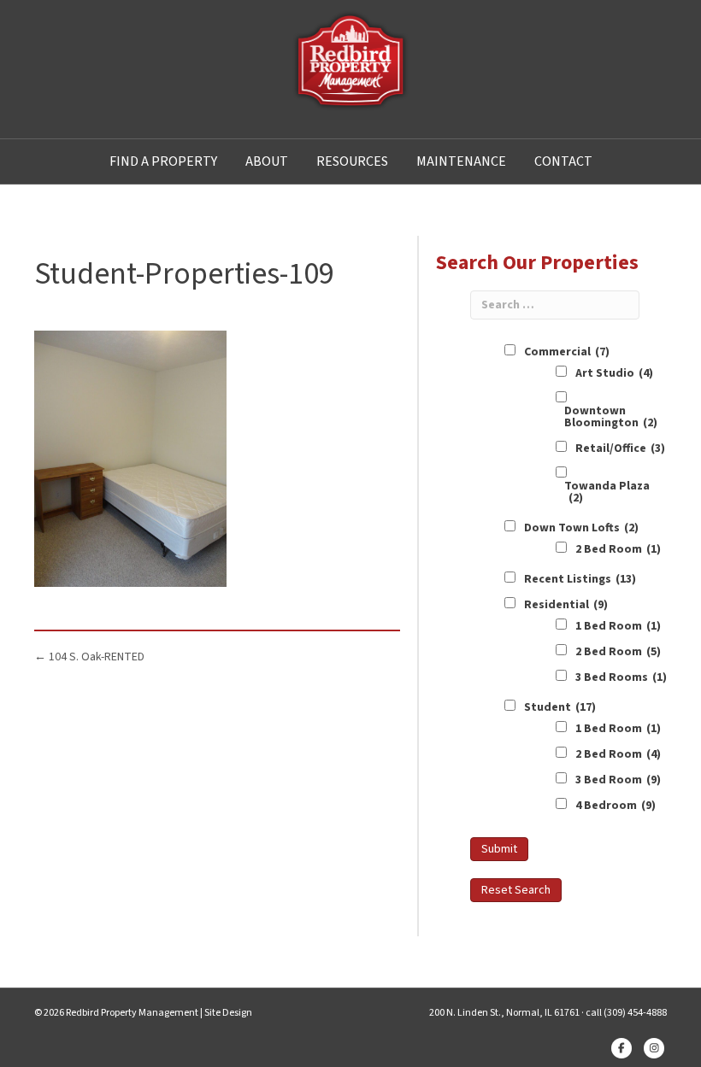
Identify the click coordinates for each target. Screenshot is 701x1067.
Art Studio (614, 373)
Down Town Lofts (581, 528)
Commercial (567, 352)
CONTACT (563, 161)
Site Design (228, 1012)
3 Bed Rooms (621, 677)
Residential (566, 605)
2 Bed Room (618, 549)
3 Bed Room (618, 780)
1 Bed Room (618, 626)
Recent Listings (580, 579)
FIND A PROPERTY (163, 161)
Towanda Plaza (607, 492)
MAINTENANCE (461, 161)
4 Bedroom (615, 806)
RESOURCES (352, 161)
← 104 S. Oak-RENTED (89, 656)
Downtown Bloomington (610, 417)
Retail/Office (620, 448)
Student (560, 707)
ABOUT (266, 161)
